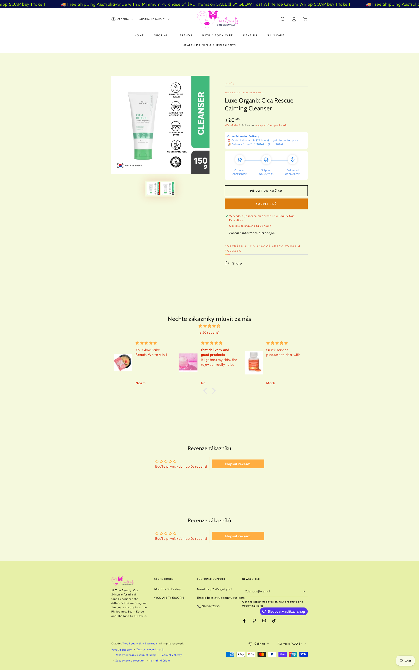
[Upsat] (305, 591)
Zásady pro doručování (130, 660)
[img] (209, 326)
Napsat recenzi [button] (238, 464)
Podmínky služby (171, 654)
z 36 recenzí (209, 332)
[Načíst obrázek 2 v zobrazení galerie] (167, 188)
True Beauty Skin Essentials (245, 92)
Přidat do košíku (266, 190)
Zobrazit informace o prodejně (252, 233)
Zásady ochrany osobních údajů (135, 654)
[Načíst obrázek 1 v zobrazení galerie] (153, 188)
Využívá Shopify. (121, 649)
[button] (282, 19)
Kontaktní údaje (159, 660)
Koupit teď (266, 203)
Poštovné (248, 125)
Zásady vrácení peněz (150, 649)
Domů (228, 83)
